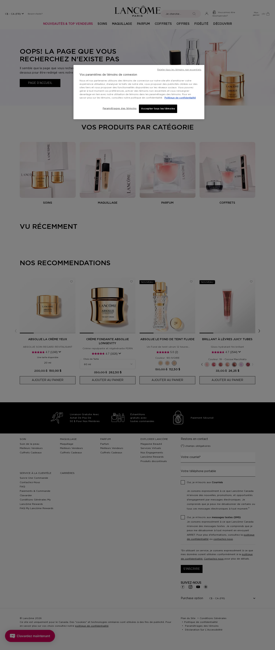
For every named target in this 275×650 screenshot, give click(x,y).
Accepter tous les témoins (158, 109)
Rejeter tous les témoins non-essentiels (179, 70)
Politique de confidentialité (180, 98)
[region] (138, 92)
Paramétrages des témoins (120, 108)
